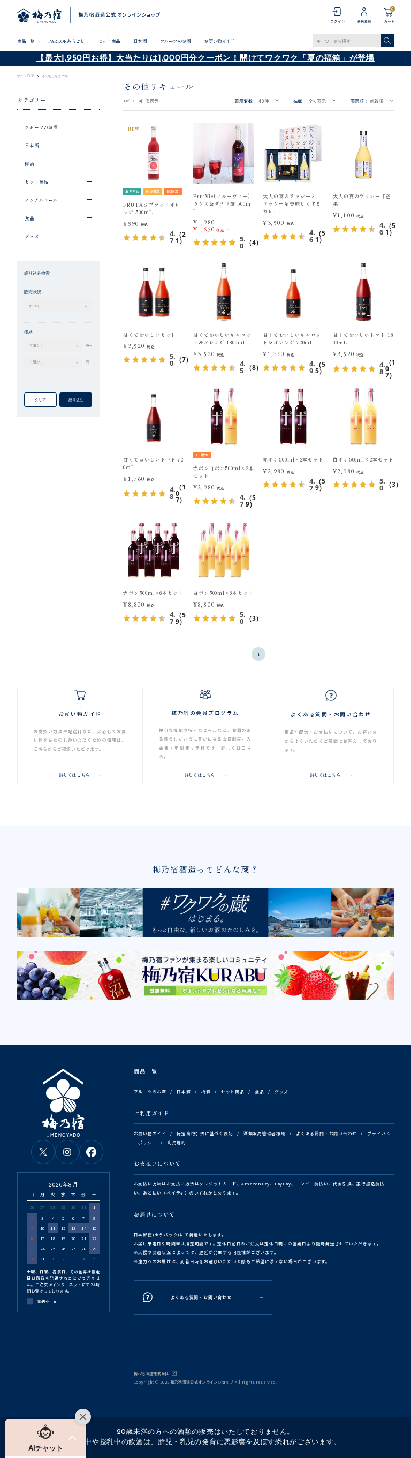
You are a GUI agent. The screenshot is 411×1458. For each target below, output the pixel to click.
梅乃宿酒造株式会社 (151, 1373)
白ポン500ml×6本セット (223, 593)
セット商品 (108, 40)
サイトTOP (25, 76)
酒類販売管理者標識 (264, 1133)
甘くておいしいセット (149, 334)
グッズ (281, 1091)
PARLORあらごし (66, 40)
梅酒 (206, 1091)
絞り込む (75, 400)
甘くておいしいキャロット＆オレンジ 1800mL (222, 338)
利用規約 (177, 1142)
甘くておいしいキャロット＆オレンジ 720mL (292, 338)
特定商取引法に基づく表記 (205, 1133)
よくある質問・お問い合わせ (326, 1133)
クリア (40, 400)
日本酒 (139, 40)
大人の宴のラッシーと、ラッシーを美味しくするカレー (292, 204)
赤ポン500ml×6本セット (153, 593)
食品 (259, 1091)
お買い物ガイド (219, 40)
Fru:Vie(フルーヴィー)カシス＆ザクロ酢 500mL (222, 204)
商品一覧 (25, 40)
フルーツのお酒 (175, 40)
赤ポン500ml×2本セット (293, 459)
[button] (45, 1437)
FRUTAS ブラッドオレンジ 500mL (151, 208)
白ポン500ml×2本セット (363, 459)
